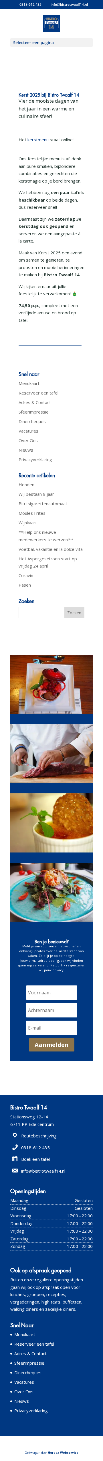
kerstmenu (38, 139)
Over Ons (28, 440)
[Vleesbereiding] (51, 783)
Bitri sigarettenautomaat (43, 503)
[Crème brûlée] (51, 852)
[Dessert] (51, 714)
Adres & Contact (35, 402)
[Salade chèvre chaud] (51, 922)
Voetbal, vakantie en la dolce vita (51, 549)
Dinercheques (32, 421)
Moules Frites (32, 513)
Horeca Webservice (63, 1453)
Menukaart (29, 383)
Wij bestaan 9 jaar (36, 494)
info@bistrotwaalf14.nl (43, 1171)
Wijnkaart (28, 522)
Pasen (25, 585)
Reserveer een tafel (38, 393)
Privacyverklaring (35, 459)
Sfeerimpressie (34, 412)
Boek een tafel (35, 1159)
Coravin (26, 575)
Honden (26, 484)
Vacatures (28, 431)
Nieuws (26, 450)
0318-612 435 (30, 4)
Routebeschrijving (39, 1136)
